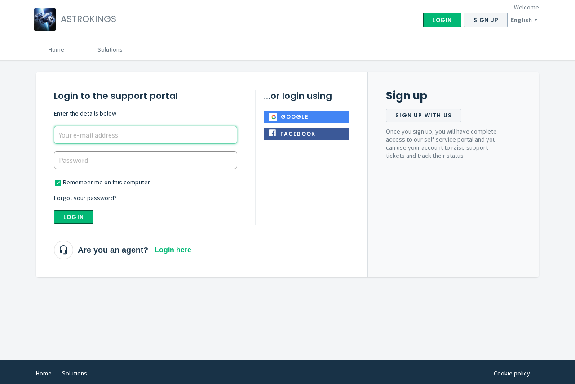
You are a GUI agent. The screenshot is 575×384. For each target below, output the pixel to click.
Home (56, 49)
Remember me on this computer (106, 182)
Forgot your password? (85, 198)
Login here (173, 250)
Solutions (110, 49)
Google (295, 117)
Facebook (298, 134)
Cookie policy (512, 373)
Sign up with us (423, 115)
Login (73, 217)
